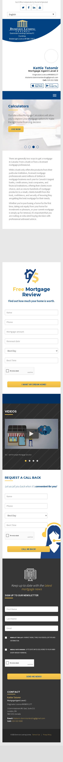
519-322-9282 (52, 80)
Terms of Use (36, 735)
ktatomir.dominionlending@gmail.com (41, 77)
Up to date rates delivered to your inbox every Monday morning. (32, 651)
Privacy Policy (47, 735)
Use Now (16, 129)
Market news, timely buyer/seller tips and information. (32, 639)
